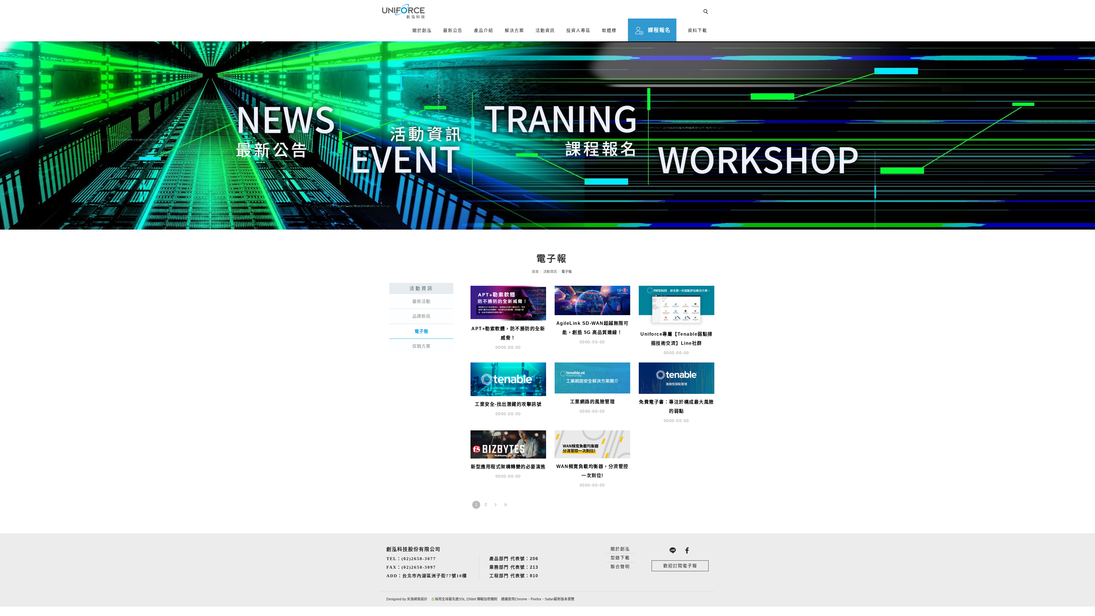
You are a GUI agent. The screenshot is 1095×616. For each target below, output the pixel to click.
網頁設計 (420, 599)
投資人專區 (578, 30)
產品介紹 (483, 30)
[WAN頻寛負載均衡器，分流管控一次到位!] (592, 443)
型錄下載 (620, 557)
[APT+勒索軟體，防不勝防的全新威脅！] (508, 302)
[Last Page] (505, 505)
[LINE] (673, 550)
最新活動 (421, 301)
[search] (706, 12)
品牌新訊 (421, 316)
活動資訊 (545, 30)
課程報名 (659, 30)
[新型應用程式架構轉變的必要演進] (508, 444)
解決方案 (514, 30)
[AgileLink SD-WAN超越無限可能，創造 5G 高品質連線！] (592, 299)
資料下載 (697, 30)
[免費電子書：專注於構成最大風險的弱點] (676, 377)
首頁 (535, 272)
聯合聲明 (620, 566)
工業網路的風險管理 (592, 401)
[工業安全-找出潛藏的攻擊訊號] (508, 378)
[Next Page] (496, 505)
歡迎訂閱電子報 (680, 565)
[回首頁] (403, 11)
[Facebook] (687, 550)
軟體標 (609, 30)
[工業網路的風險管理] (592, 377)
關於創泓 (422, 30)
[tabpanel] (547, 135)
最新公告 (453, 30)
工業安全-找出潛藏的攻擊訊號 (508, 404)
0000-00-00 (508, 347)
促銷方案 (421, 346)
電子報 (421, 331)
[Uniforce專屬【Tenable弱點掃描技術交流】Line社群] (676, 305)
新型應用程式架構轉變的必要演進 (508, 466)
